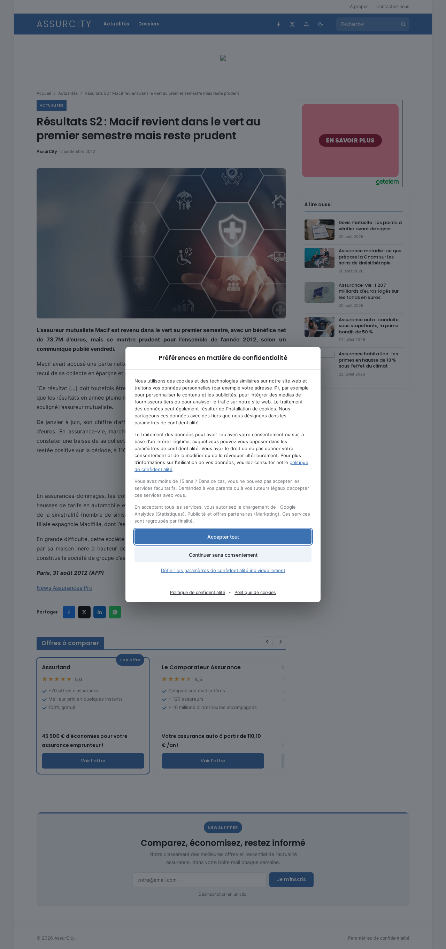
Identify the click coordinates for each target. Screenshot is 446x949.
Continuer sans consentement (223, 555)
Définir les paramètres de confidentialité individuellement (223, 570)
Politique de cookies (255, 592)
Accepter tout (223, 537)
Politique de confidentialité (197, 592)
